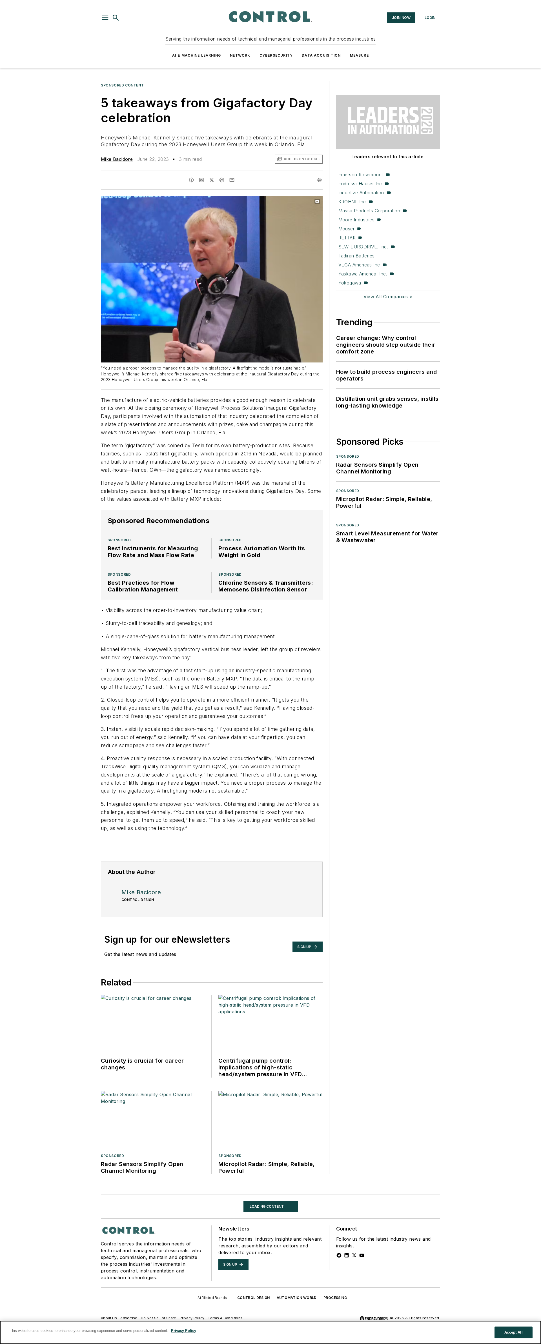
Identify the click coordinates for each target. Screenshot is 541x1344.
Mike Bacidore (117, 159)
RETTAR (347, 238)
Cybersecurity (276, 55)
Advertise (129, 1318)
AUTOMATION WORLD (297, 1298)
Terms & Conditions (225, 1318)
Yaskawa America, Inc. (362, 274)
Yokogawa (349, 283)
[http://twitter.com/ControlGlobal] (354, 1255)
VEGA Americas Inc (359, 265)
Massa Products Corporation (369, 210)
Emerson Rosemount (360, 174)
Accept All (513, 1332)
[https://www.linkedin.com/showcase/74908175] (346, 1255)
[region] (270, 1332)
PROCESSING (335, 1298)
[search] (116, 18)
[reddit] (222, 180)
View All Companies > (388, 296)
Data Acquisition (321, 55)
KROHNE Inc (352, 201)
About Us (109, 1318)
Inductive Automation (361, 192)
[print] (320, 180)
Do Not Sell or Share (158, 1318)
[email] (232, 180)
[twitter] (211, 180)
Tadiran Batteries (356, 256)
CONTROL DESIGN (253, 1298)
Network (240, 55)
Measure (359, 55)
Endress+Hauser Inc (360, 183)
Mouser (346, 229)
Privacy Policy (192, 1318)
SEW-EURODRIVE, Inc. (363, 247)
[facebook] (191, 180)
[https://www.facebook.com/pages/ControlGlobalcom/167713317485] (339, 1255)
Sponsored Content (122, 85)
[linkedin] (201, 180)
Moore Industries (356, 219)
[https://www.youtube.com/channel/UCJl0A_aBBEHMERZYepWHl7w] (362, 1255)
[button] (105, 18)
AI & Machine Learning (196, 55)
